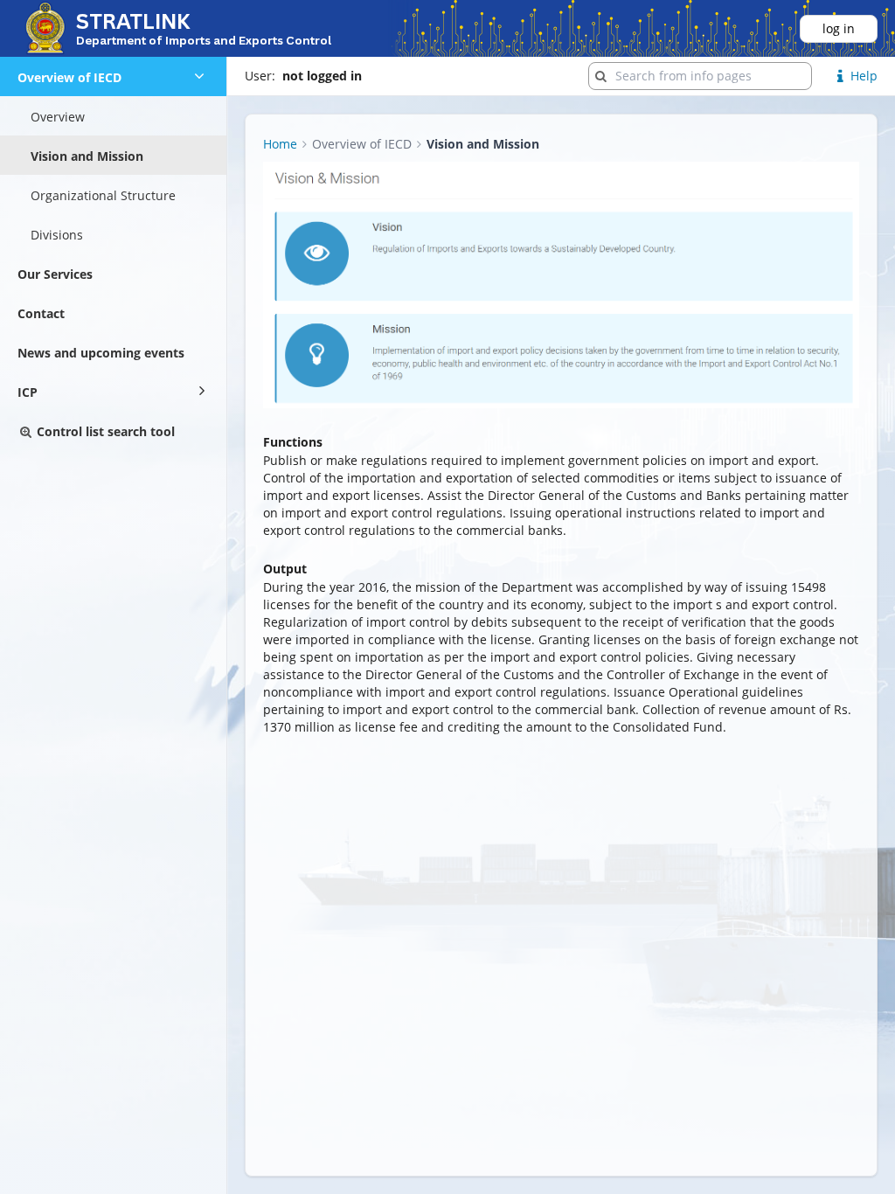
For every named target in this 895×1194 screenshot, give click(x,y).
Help (864, 75)
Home (280, 143)
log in (838, 28)
